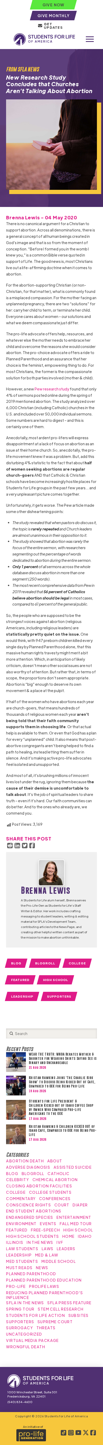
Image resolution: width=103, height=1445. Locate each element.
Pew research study (52, 388)
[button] (90, 39)
